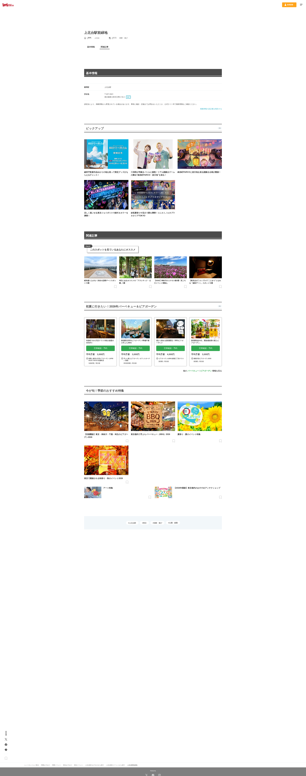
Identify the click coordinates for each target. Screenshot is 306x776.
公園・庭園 (173, 522)
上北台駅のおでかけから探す (94, 765)
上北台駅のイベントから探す (115, 765)
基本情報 (91, 73)
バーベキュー (193, 370)
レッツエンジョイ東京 (32, 765)
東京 (145, 523)
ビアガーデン (206, 370)
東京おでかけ (67, 765)
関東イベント (56, 765)
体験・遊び (158, 523)
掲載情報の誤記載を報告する (211, 109)
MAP (128, 97)
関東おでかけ (45, 765)
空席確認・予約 (100, 348)
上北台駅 (132, 523)
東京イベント (78, 765)
